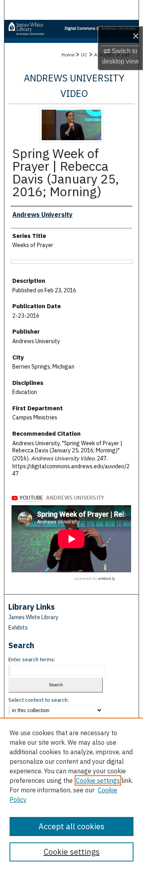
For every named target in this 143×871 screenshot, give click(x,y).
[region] (71, 794)
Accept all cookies (71, 826)
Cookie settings (98, 780)
